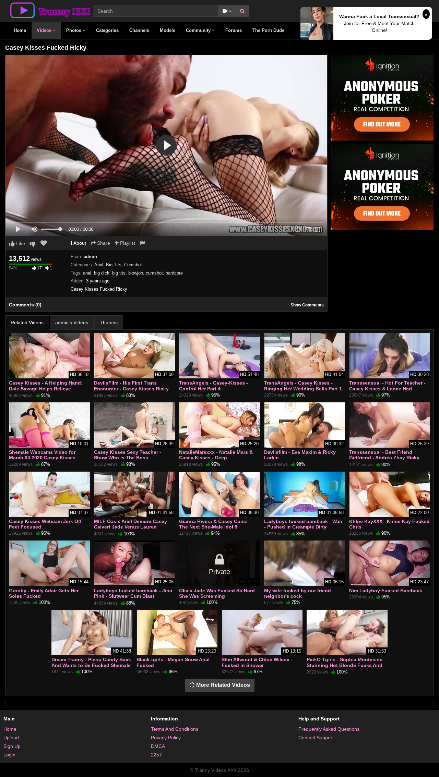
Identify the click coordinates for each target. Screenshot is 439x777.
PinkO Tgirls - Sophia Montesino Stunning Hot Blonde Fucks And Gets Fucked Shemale (345, 665)
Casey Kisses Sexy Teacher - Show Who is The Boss (127, 454)
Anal (98, 264)
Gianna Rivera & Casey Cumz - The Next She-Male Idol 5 (214, 524)
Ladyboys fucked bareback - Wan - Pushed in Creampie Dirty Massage (303, 527)
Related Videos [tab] (27, 322)
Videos (45, 30)
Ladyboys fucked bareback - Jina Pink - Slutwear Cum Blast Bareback (133, 596)
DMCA (158, 746)
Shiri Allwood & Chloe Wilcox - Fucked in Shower (257, 662)
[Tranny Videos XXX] (50, 10)
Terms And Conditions (174, 729)
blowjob (135, 273)
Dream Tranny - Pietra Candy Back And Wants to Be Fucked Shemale (91, 662)
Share (103, 243)
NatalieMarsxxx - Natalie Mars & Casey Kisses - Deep (216, 454)
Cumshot (133, 264)
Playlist (127, 243)
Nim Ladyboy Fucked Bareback (385, 590)
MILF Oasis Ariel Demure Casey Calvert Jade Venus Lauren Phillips (130, 527)
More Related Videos (222, 685)
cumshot (154, 273)
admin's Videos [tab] (71, 322)
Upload (11, 737)
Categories (107, 30)
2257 (156, 754)
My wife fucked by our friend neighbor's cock (297, 593)
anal (87, 273)
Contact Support (316, 737)
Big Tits (113, 264)
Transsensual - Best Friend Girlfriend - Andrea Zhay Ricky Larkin (384, 457)
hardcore (174, 273)
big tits (119, 273)
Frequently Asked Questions (328, 729)
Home (20, 30)
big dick (101, 273)
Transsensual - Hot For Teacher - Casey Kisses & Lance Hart (387, 385)
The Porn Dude (268, 30)
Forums (233, 30)
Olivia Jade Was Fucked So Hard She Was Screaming (217, 593)
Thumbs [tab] (109, 322)
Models (167, 30)
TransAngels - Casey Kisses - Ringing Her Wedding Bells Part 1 (303, 385)
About (79, 243)
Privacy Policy (166, 737)
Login (9, 754)
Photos (74, 30)
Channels (139, 30)
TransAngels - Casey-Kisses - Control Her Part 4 (213, 385)
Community (199, 30)
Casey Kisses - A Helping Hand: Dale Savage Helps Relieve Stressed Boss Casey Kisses (46, 388)
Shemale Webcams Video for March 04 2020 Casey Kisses (42, 454)
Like (20, 243)
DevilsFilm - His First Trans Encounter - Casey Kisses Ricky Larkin (131, 388)
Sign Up (12, 746)
